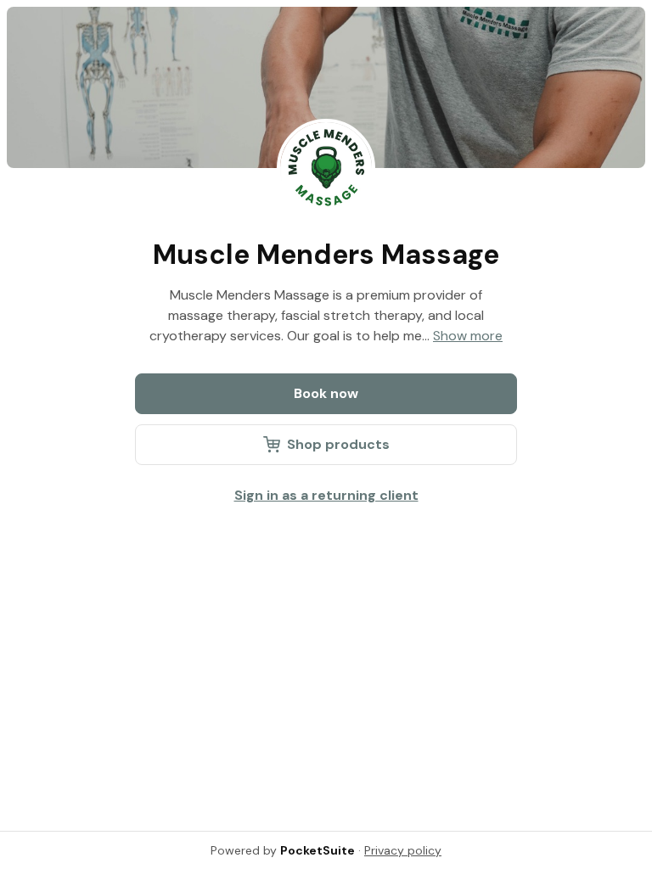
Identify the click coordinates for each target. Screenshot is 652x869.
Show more (468, 336)
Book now (326, 393)
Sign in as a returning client (326, 495)
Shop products (338, 444)
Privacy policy (402, 850)
